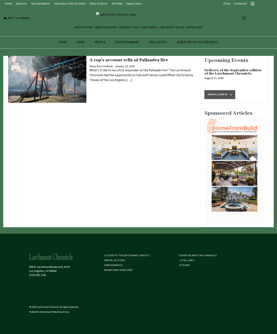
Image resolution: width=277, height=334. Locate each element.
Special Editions (40, 4)
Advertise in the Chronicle (70, 4)
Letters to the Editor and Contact (127, 255)
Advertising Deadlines (118, 270)
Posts (227, 4)
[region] (234, 79)
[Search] (244, 18)
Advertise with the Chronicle (198, 255)
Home (8, 4)
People (100, 42)
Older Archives (99, 4)
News (81, 42)
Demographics (113, 265)
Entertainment (127, 42)
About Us (21, 4)
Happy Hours (134, 4)
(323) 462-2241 (37, 275)
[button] (219, 94)
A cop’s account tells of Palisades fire (129, 60)
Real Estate (158, 42)
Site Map (117, 4)
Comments (240, 4)
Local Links (186, 260)
